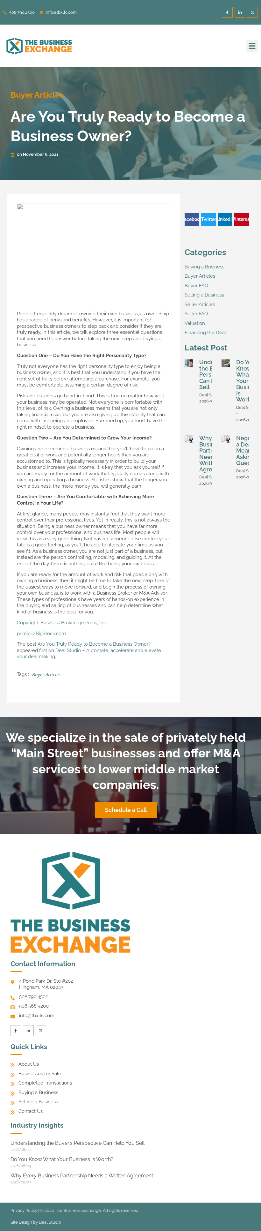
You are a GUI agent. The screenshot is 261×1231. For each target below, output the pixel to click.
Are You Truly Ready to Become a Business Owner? (94, 644)
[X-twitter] (252, 12)
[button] (252, 46)
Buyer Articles (37, 95)
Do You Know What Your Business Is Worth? (248, 381)
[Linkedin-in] (240, 12)
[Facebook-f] (227, 12)
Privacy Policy (24, 1210)
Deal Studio (50, 1222)
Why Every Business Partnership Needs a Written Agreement (82, 1176)
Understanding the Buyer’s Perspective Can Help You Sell (78, 1143)
